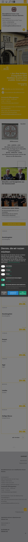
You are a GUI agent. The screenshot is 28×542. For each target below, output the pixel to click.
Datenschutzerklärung (13, 262)
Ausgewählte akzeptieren (13, 293)
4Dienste (9, 271)
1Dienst (8, 281)
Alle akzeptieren (23, 293)
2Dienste (9, 267)
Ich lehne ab (4, 293)
